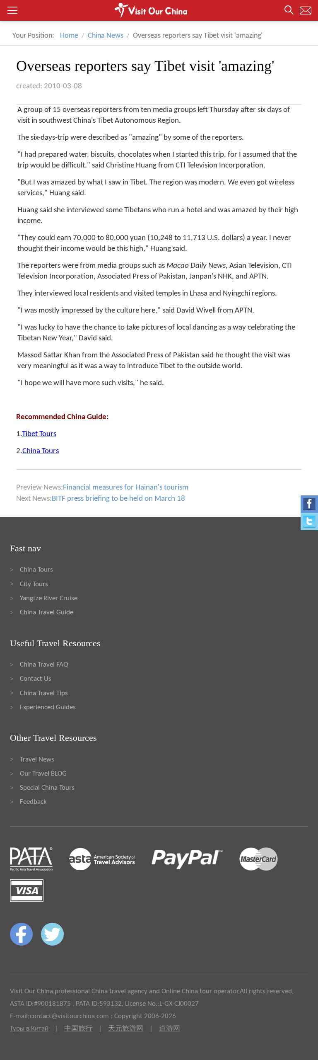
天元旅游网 (125, 1028)
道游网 (169, 1028)
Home (69, 36)
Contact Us (35, 678)
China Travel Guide (46, 612)
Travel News (37, 759)
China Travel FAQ (44, 664)
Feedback (33, 801)
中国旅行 (78, 1028)
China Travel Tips (44, 693)
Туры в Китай (29, 1028)
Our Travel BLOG (43, 773)
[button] (159, 10)
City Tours (34, 584)
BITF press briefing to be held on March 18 (118, 499)
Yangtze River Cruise (48, 598)
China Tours (36, 569)
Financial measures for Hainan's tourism (125, 488)
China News (105, 36)
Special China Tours (47, 787)
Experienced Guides (48, 707)
